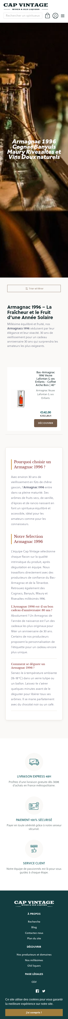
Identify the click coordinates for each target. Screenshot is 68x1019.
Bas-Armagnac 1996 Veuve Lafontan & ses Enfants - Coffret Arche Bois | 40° (45, 378)
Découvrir (45, 423)
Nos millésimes (34, 960)
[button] (54, 1004)
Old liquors (34, 965)
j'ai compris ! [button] (34, 1012)
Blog (34, 927)
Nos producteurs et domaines (34, 954)
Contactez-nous (34, 933)
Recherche (34, 921)
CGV (34, 982)
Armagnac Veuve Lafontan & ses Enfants (45, 394)
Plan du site (34, 938)
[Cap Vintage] (34, 6)
